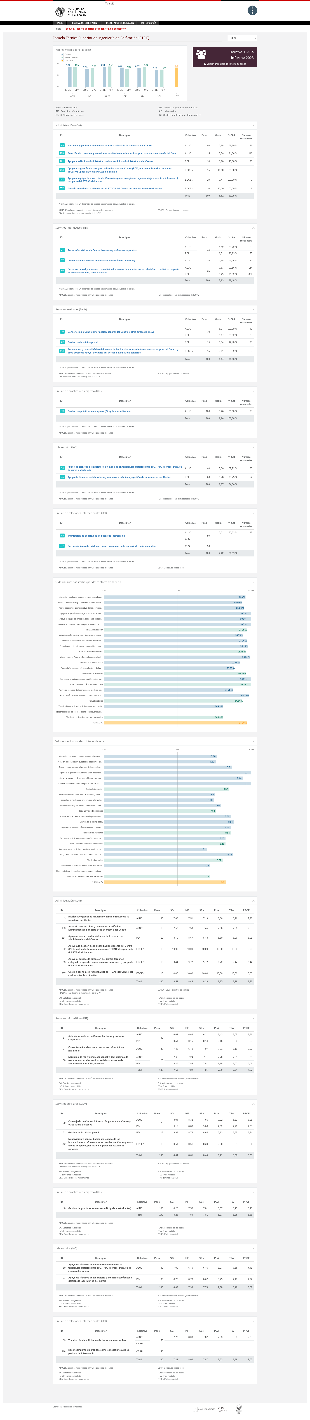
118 (62, 545)
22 (62, 342)
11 (62, 477)
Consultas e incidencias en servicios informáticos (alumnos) (101, 260)
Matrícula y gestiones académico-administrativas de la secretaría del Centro (110, 145)
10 (62, 468)
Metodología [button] (148, 22)
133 (62, 153)
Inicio (58, 28)
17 (62, 250)
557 (62, 188)
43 (62, 145)
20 (62, 331)
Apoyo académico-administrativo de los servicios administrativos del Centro (110, 161)
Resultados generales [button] (84, 22)
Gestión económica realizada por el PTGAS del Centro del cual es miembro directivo (115, 188)
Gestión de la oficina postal (83, 342)
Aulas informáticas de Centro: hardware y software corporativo (102, 250)
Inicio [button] (60, 22)
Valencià (109, 3)
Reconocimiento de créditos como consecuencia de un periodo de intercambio (112, 546)
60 (62, 270)
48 (62, 411)
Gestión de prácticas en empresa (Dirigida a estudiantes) (99, 411)
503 (62, 179)
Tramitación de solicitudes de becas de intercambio (96, 535)
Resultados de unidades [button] (120, 22)
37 (62, 260)
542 (62, 351)
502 (62, 170)
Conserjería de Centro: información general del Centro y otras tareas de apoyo (111, 332)
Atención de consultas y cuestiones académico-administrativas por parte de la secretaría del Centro (123, 153)
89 (62, 535)
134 (62, 161)
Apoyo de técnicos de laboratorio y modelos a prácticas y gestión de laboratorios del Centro (119, 477)
